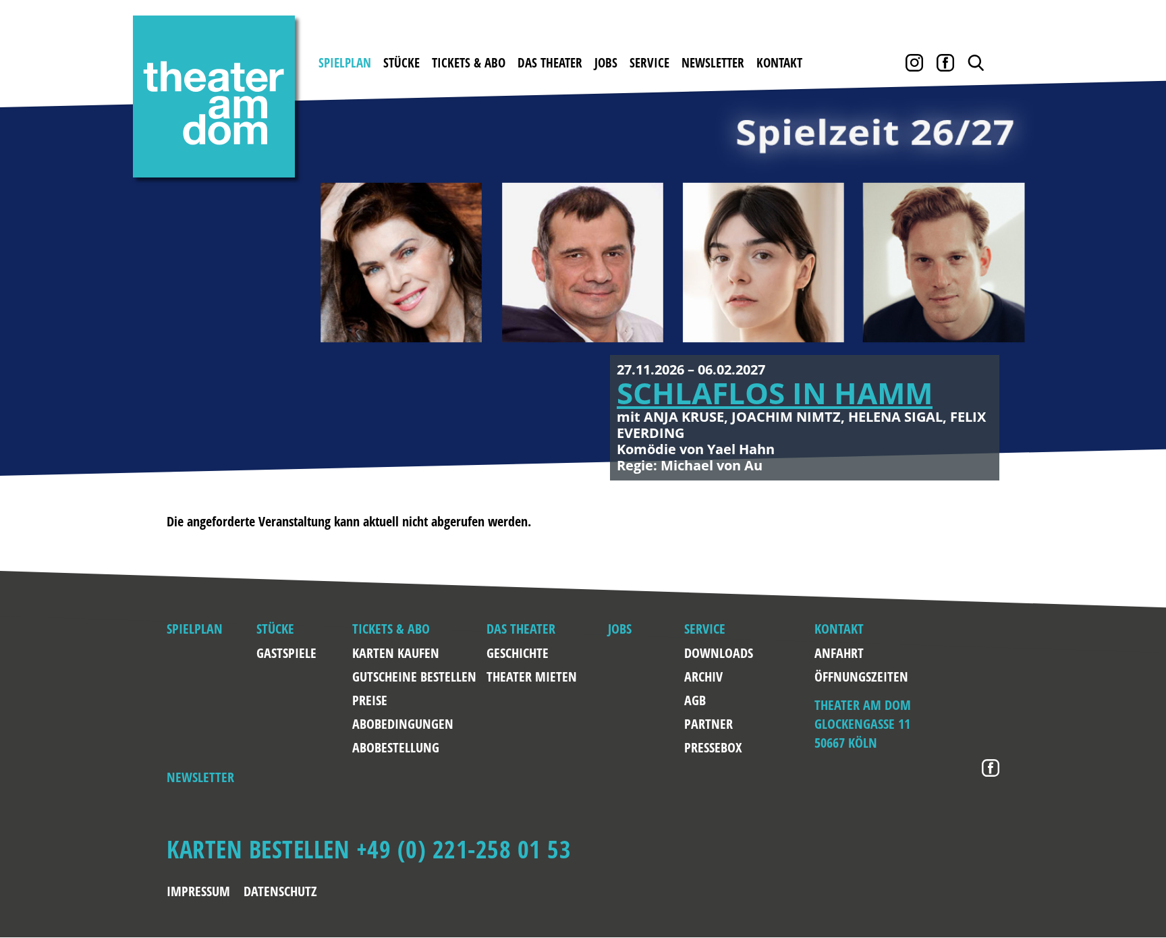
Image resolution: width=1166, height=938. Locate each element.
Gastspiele (286, 653)
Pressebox (713, 747)
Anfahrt (827, 653)
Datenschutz (280, 891)
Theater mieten (532, 676)
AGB (695, 700)
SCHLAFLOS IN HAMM (775, 393)
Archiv (703, 676)
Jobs (605, 63)
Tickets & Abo (468, 63)
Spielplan (344, 63)
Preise (369, 700)
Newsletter (713, 63)
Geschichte (518, 653)
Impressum (198, 891)
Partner (708, 724)
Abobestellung (395, 747)
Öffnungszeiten (827, 676)
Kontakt (779, 63)
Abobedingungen (402, 724)
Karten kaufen (395, 653)
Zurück (67, 278)
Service (649, 63)
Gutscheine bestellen (414, 676)
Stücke (401, 63)
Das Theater (550, 63)
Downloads (716, 653)
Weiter (1098, 278)
